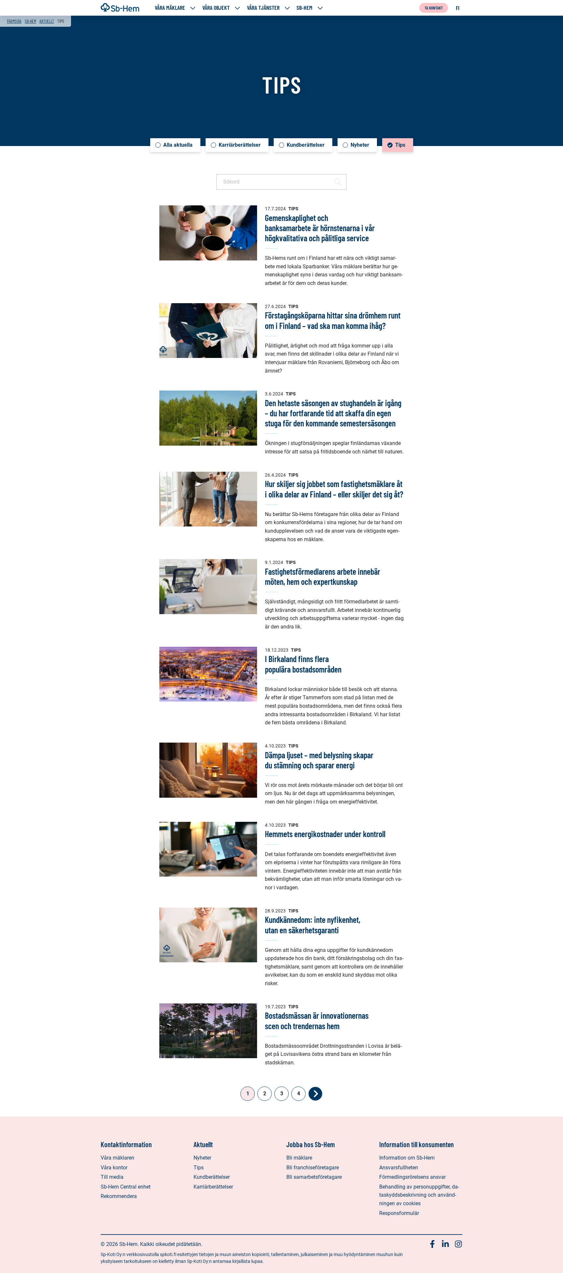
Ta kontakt (434, 7)
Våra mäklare (170, 7)
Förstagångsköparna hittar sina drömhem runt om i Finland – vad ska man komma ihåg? (332, 320)
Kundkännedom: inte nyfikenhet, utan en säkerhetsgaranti (312, 924)
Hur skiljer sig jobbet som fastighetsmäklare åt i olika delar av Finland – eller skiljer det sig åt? (334, 489)
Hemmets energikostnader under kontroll (325, 834)
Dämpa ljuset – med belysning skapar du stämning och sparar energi (319, 760)
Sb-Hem (304, 7)
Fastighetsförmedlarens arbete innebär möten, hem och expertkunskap (322, 576)
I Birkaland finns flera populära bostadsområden (303, 664)
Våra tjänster (263, 7)
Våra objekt (216, 7)
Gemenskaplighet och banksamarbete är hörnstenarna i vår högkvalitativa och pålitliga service (320, 228)
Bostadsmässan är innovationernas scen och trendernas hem (316, 1020)
